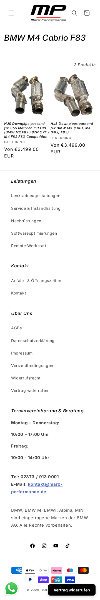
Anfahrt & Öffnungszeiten (36, 280)
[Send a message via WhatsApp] (11, 588)
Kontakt (18, 293)
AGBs (16, 327)
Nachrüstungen (26, 220)
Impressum (21, 353)
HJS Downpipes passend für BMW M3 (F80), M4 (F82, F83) (72, 127)
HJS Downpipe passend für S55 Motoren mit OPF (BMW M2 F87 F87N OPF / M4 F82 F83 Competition (26, 130)
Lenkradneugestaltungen (35, 195)
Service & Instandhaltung (36, 208)
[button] (11, 13)
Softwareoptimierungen (34, 233)
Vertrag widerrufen (29, 390)
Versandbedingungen (32, 365)
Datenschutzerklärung (33, 340)
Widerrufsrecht (26, 378)
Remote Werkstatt (29, 245)
